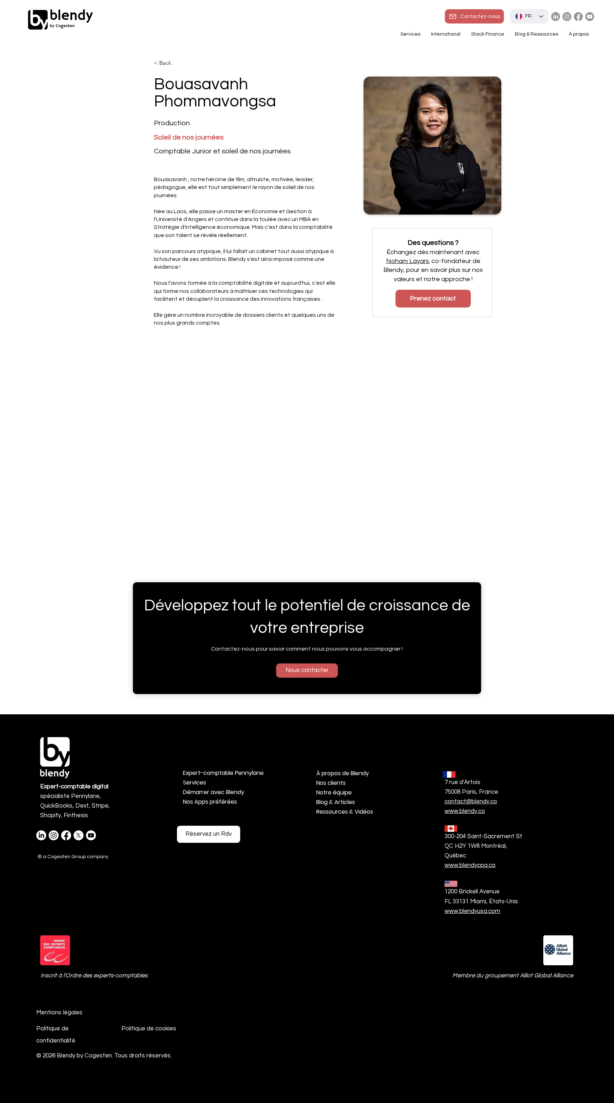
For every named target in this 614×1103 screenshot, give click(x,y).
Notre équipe (334, 792)
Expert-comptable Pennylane (220, 773)
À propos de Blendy (342, 773)
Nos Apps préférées (210, 802)
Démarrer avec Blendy (213, 792)
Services (194, 782)
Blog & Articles (335, 802)
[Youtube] (589, 16)
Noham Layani (407, 261)
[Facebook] (578, 16)
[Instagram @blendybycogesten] (566, 16)
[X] (79, 835)
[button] (446, 34)
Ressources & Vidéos (344, 812)
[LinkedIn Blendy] (555, 16)
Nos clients (331, 783)
